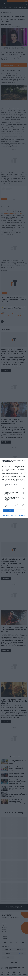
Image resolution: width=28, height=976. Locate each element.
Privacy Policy (22, 515)
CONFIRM (8, 510)
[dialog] (14, 488)
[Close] (25, 460)
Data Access (14, 515)
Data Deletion (6, 515)
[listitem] (14, 485)
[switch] (23, 488)
